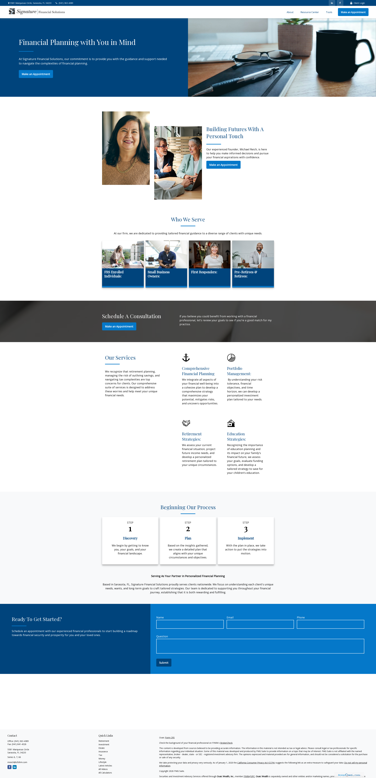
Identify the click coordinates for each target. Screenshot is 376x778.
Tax (100, 755)
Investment (104, 744)
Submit (163, 662)
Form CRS (170, 737)
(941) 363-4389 (66, 3)
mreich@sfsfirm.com (17, 762)
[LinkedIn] (332, 3)
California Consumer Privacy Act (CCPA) (256, 762)
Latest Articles (105, 765)
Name (160, 617)
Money (102, 758)
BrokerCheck (226, 742)
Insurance (103, 751)
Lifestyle (102, 762)
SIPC (252, 776)
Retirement (104, 741)
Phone (301, 617)
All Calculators (105, 772)
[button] (290, 12)
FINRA (247, 776)
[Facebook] (340, 3)
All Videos (103, 769)
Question (162, 636)
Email (230, 617)
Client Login (359, 3)
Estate (102, 748)
